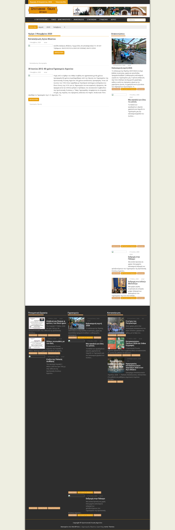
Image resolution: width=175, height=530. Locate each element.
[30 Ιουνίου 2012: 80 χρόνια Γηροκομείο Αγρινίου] (40, 76)
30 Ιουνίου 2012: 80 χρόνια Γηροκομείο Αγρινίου (50, 69)
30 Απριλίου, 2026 (53, 357)
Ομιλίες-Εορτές (42, 335)
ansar (45, 42)
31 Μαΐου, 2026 (134, 279)
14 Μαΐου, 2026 (52, 318)
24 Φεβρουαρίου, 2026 (134, 359)
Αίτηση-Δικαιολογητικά (114, 355)
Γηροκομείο (33, 104)
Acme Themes (109, 527)
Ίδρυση (39, 104)
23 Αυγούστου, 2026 (133, 318)
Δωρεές (113, 19)
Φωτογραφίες (43, 63)
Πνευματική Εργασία (54, 335)
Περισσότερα (59, 52)
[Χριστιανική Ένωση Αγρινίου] (30, 19)
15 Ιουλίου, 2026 (134, 95)
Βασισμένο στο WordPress (70, 527)
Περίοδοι (120, 381)
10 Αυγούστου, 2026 (119, 65)
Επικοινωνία (91, 19)
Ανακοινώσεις (79, 19)
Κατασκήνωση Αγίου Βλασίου (42, 39)
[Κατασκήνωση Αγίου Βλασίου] (40, 46)
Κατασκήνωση (34, 63)
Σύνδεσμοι (103, 19)
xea (143, 318)
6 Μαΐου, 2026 (51, 339)
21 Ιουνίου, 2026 (134, 252)
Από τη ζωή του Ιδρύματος (128, 89)
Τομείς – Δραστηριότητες (60, 19)
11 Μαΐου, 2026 (131, 339)
